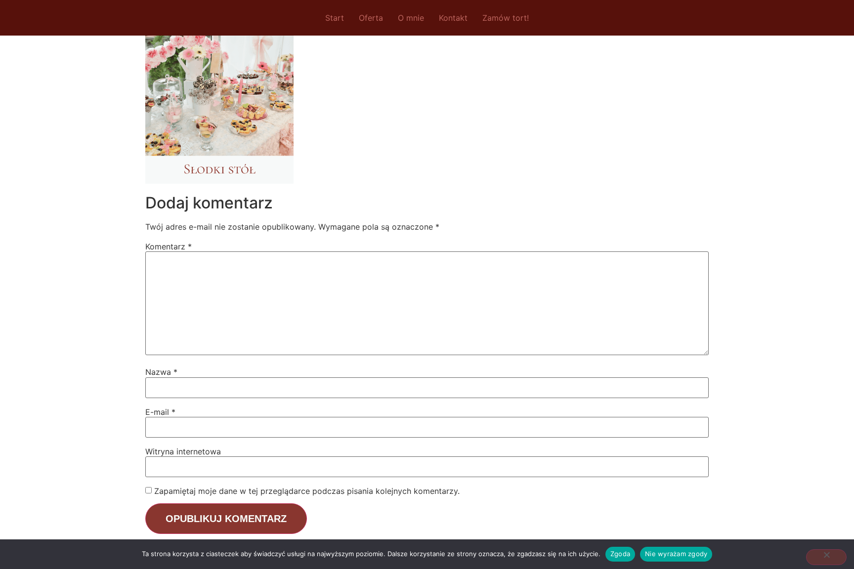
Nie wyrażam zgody (676, 554)
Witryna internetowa (183, 451)
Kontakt (453, 18)
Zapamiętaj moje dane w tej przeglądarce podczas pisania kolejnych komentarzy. (307, 491)
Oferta (371, 18)
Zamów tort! (505, 18)
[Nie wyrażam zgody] (826, 557)
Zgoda (620, 554)
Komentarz (168, 246)
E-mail (160, 412)
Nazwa (161, 372)
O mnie (411, 18)
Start (334, 18)
